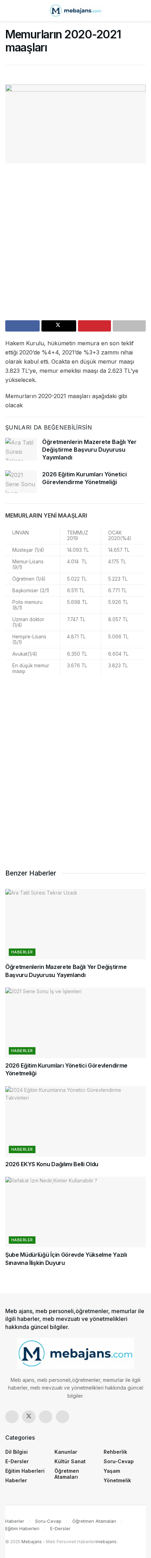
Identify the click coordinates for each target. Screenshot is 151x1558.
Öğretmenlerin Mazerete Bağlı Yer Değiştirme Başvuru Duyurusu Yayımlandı (89, 449)
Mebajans (31, 1541)
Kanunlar (65, 1452)
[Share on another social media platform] (129, 326)
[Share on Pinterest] (94, 326)
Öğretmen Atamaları (66, 1474)
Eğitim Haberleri (25, 1471)
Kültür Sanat (70, 1461)
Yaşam (112, 1471)
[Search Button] (143, 10)
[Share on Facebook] (22, 326)
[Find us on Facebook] (12, 1416)
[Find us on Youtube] (62, 1416)
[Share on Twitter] (58, 326)
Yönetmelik (117, 1480)
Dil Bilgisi (16, 1452)
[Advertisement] (75, 244)
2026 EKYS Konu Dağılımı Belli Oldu (51, 1164)
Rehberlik (115, 1452)
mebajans (106, 1541)
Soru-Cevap (119, 1461)
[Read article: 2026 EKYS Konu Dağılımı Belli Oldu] (75, 1121)
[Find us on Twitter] (28, 1416)
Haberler (22, 952)
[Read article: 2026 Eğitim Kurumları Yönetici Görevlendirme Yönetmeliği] (21, 481)
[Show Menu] (8, 10)
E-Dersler (17, 1461)
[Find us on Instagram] (45, 1416)
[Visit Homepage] (75, 11)
